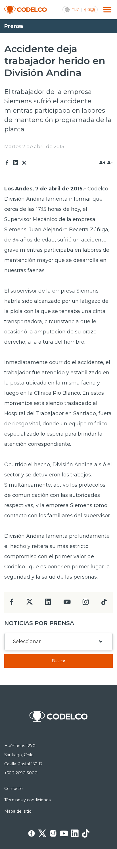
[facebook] (12, 603)
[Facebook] (7, 163)
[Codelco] (25, 9)
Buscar (58, 660)
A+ (102, 162)
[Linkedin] (15, 163)
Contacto (13, 788)
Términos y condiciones (27, 799)
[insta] (85, 603)
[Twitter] (24, 163)
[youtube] (67, 603)
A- (110, 162)
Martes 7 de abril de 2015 (34, 146)
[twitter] (29, 604)
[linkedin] (48, 603)
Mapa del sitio (18, 811)
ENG (76, 10)
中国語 (89, 10)
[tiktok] (104, 603)
